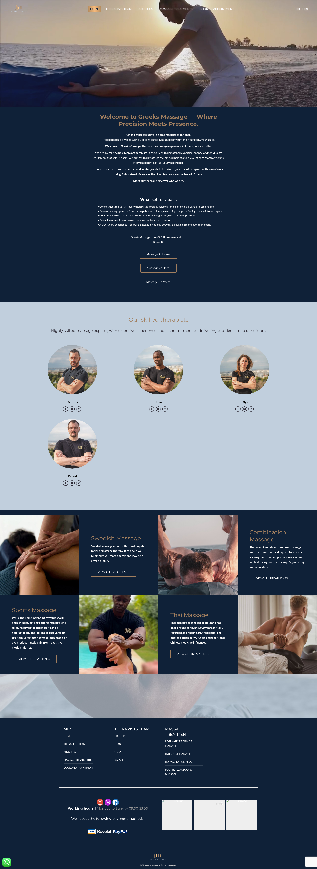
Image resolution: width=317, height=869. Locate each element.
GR (298, 9)
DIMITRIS (119, 735)
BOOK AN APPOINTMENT (78, 767)
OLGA (117, 751)
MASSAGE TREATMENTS (78, 759)
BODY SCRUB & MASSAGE (180, 761)
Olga (244, 402)
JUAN (117, 743)
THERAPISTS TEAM (75, 743)
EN (306, 9)
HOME (67, 735)
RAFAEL (118, 759)
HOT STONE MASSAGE (178, 753)
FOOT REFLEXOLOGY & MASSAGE (178, 772)
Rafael (72, 476)
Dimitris (72, 402)
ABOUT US (70, 751)
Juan (158, 402)
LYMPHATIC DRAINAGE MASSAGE (178, 743)
